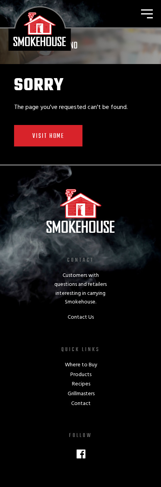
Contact (81, 403)
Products (80, 374)
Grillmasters (81, 393)
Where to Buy (81, 364)
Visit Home (48, 136)
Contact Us (81, 317)
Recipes (81, 384)
